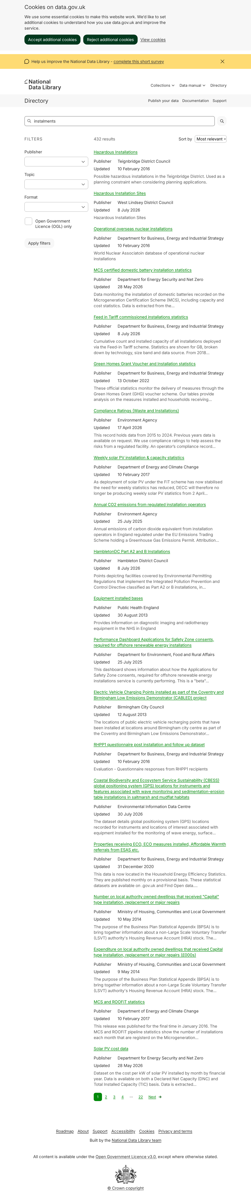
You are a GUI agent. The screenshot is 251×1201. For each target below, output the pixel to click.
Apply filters (39, 243)
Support (220, 100)
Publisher (33, 151)
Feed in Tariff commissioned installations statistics (141, 317)
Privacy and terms (175, 1131)
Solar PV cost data (111, 1048)
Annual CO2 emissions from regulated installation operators (150, 504)
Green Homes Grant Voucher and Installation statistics (145, 363)
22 (141, 1097)
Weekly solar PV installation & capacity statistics (139, 457)
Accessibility (123, 1131)
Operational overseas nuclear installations (133, 228)
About (83, 1131)
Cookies (147, 1131)
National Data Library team (136, 1140)
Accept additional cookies (52, 39)
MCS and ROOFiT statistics (119, 1001)
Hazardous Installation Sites (120, 193)
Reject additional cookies (110, 39)
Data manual (190, 85)
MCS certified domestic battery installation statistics (143, 270)
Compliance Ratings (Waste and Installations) (136, 410)
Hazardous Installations (116, 152)
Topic (29, 174)
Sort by (185, 139)
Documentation (195, 100)
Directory (218, 85)
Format (30, 197)
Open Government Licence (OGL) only (53, 224)
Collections (160, 85)
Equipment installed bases (118, 598)
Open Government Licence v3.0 (126, 1156)
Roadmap (65, 1131)
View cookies (153, 39)
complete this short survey (139, 61)
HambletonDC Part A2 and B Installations (132, 551)
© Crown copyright (125, 1188)
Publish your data (163, 100)
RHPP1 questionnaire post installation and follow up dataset (149, 744)
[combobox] (56, 161)
